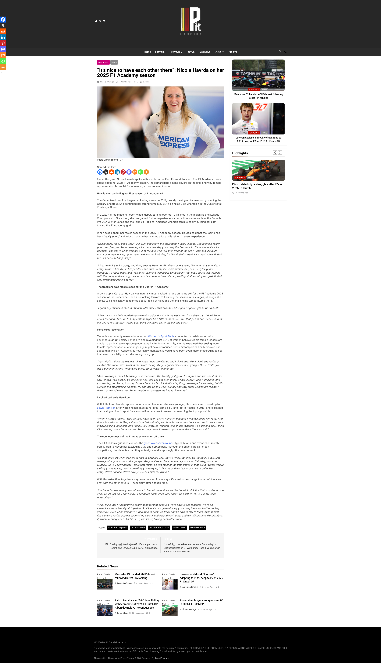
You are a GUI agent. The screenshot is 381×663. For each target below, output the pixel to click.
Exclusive (205, 51)
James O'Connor (124, 583)
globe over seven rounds (159, 443)
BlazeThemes (162, 658)
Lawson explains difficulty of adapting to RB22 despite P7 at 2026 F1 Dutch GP (201, 578)
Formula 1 (161, 51)
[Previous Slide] (275, 152)
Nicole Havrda (197, 527)
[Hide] (1, 73)
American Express (117, 527)
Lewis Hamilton (106, 407)
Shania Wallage (107, 81)
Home (147, 51)
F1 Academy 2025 (159, 527)
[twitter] (96, 21)
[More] (146, 172)
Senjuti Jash (122, 612)
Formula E (176, 51)
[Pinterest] (123, 172)
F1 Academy (103, 62)
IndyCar (191, 51)
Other (218, 51)
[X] (105, 172)
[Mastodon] (129, 172)
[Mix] (134, 172)
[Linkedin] (117, 172)
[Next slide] (280, 152)
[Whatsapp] (140, 172)
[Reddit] (111, 172)
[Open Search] (280, 51)
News (114, 62)
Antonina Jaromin (190, 586)
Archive (233, 51)
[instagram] (100, 21)
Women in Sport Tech (161, 336)
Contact (123, 642)
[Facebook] (100, 172)
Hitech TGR (179, 527)
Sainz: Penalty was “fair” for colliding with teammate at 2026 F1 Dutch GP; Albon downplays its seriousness (137, 604)
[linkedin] (104, 21)
